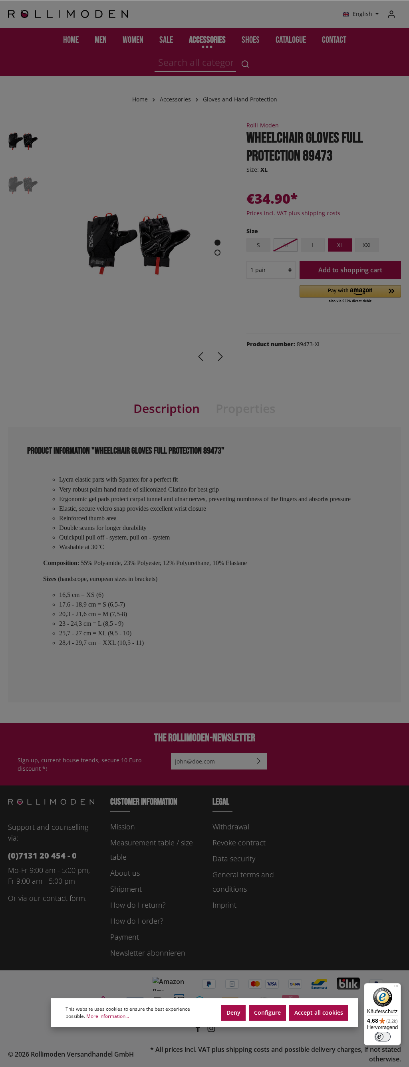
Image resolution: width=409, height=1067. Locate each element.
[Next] (220, 357)
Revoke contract (239, 842)
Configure (267, 1012)
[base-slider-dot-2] (217, 253)
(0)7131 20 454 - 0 (42, 855)
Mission (122, 826)
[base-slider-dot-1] (217, 243)
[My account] (391, 14)
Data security (233, 858)
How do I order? (136, 921)
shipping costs (248, 1049)
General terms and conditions (243, 882)
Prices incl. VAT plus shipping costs (293, 213)
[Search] (245, 64)
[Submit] (259, 761)
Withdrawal (230, 826)
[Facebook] (198, 1030)
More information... (107, 1016)
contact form (64, 898)
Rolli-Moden (262, 125)
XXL (367, 245)
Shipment (126, 889)
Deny (233, 1012)
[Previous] (200, 357)
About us (125, 873)
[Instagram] (211, 1030)
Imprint (224, 905)
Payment (124, 937)
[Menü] (396, 988)
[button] (350, 294)
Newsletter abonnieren (147, 953)
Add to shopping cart (350, 270)
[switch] (383, 1036)
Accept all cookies (318, 1012)
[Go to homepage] (68, 14)
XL (340, 245)
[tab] (166, 408)
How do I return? (138, 905)
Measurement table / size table (151, 850)
